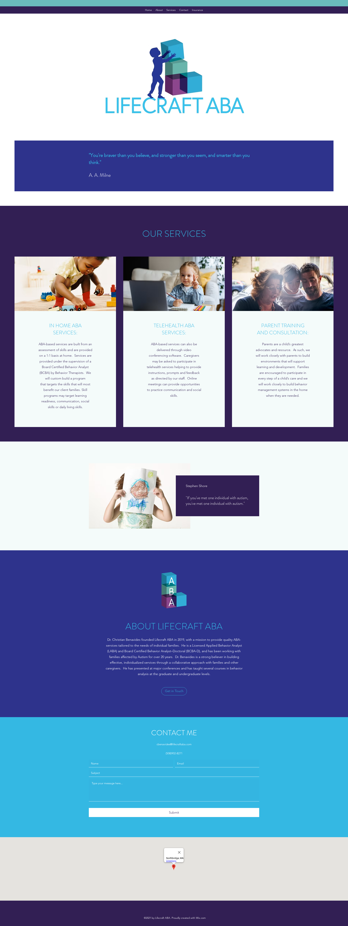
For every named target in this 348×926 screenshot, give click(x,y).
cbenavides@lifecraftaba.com (174, 744)
